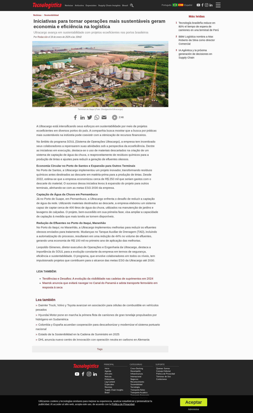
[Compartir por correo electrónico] (104, 117)
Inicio (107, 368)
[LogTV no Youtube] (77, 374)
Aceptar (193, 402)
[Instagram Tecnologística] (206, 5)
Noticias (69, 5)
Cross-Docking (136, 368)
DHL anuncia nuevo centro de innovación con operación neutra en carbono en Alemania (93, 339)
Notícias (37, 15)
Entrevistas (109, 379)
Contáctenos (161, 379)
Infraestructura (136, 374)
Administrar (193, 409)
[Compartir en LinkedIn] (82, 117)
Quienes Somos (163, 368)
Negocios (134, 379)
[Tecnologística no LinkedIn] (95, 374)
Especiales (91, 5)
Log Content (110, 382)
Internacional (135, 376)
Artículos (79, 5)
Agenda (108, 371)
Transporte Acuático (138, 392)
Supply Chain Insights (109, 5)
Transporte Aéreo (137, 390)
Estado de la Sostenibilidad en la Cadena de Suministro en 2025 (78, 334)
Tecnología (135, 387)
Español (188, 5)
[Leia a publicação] (114, 117)
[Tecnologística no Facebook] (83, 374)
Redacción (42, 37)
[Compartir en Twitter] (89, 117)
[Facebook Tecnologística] (202, 5)
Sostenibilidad (51, 15)
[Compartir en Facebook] (75, 117)
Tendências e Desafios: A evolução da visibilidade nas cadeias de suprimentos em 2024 (97, 278)
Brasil (125, 5)
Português (166, 5)
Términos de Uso (163, 376)
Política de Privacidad (165, 374)
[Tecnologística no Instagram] (89, 374)
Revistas (108, 387)
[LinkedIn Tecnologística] (211, 5)
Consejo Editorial (163, 371)
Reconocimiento (137, 382)
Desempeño (135, 371)
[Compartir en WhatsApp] (96, 117)
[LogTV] (198, 5)
